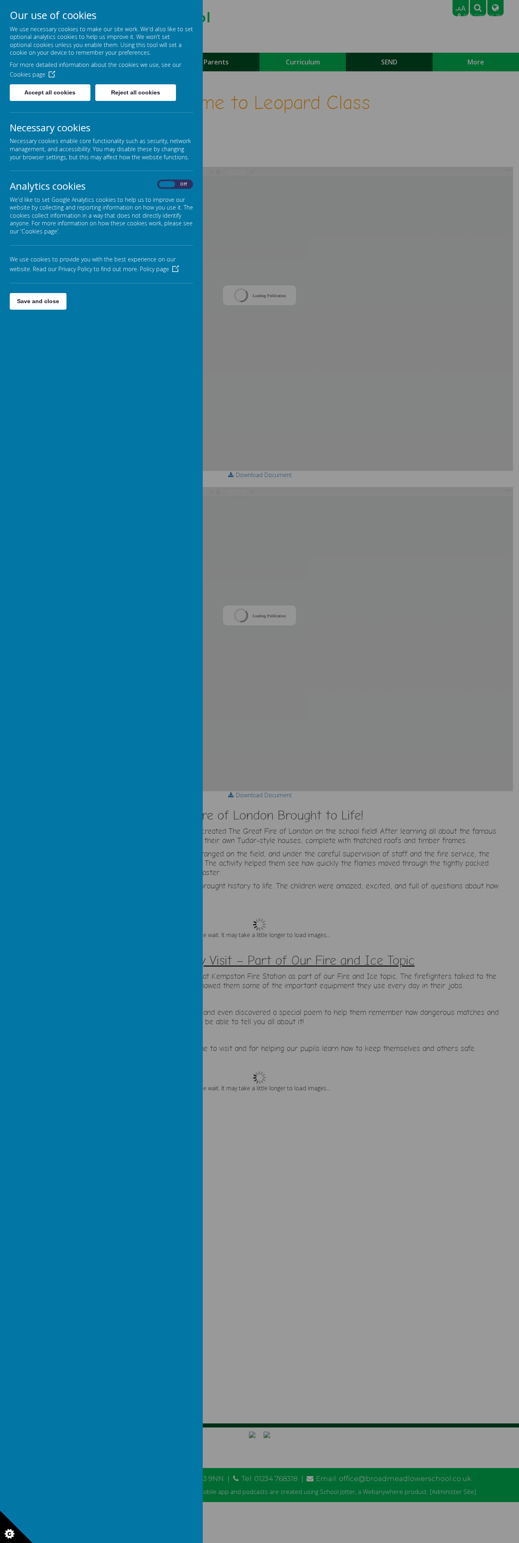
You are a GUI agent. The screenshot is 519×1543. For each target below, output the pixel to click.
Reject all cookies (135, 92)
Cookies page (27, 74)
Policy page (154, 269)
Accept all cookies (49, 92)
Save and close (38, 301)
